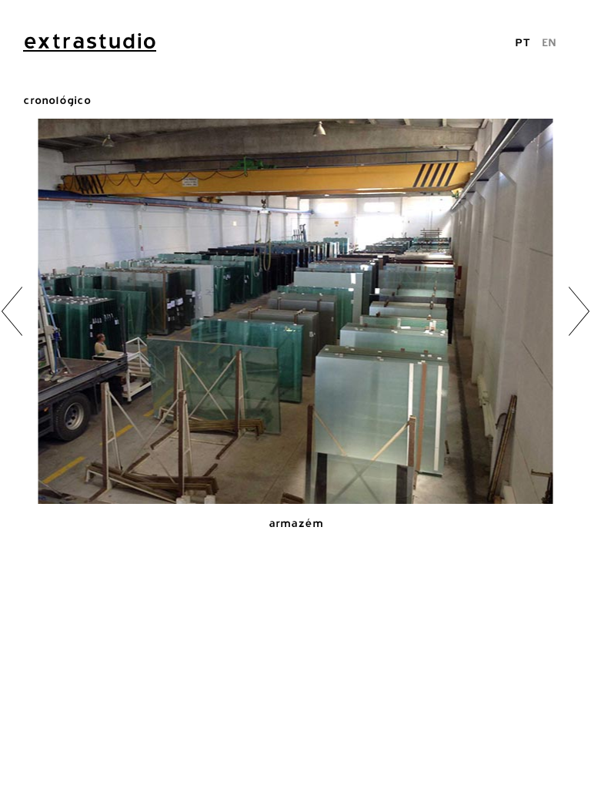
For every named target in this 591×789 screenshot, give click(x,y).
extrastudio (89, 41)
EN (549, 42)
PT (522, 42)
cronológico (57, 99)
